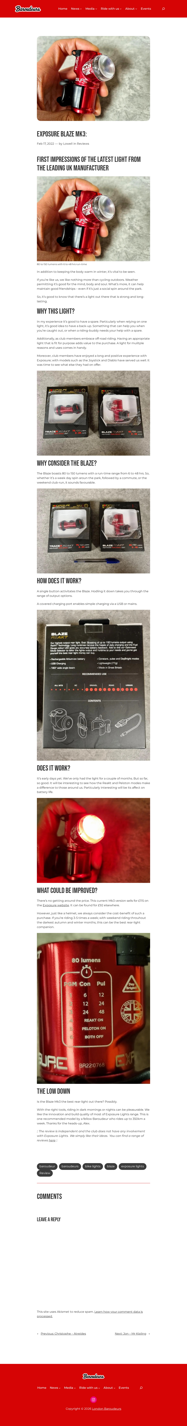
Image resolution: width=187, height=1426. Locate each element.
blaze (111, 1166)
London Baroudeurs (106, 1408)
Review (44, 1173)
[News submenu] (81, 9)
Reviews (83, 143)
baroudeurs (70, 1166)
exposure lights (132, 1166)
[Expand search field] (163, 9)
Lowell (67, 143)
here (52, 1140)
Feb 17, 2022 (45, 143)
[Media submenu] (96, 9)
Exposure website (56, 905)
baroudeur (47, 1166)
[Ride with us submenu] (121, 9)
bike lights (92, 1166)
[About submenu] (136, 9)
